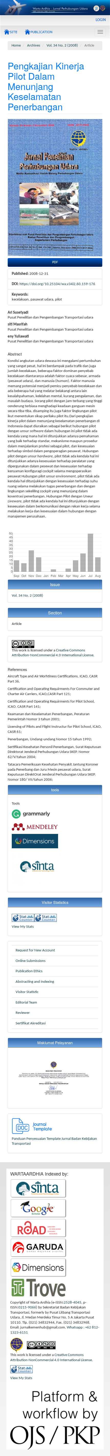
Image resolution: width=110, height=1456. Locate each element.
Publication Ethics (29, 971)
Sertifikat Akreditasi (31, 1023)
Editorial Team (26, 1003)
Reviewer (23, 1013)
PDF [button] (55, 262)
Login (101, 20)
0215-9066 (27, 1307)
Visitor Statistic (27, 992)
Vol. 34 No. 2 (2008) (62, 46)
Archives (33, 46)
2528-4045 (72, 1303)
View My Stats (23, 927)
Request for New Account (35, 950)
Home (16, 46)
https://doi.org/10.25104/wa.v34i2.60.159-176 (57, 284)
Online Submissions (31, 961)
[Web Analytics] (23, 918)
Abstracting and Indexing (35, 982)
